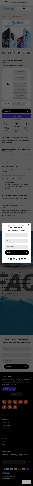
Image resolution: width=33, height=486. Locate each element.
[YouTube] (22, 258)
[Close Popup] (29, 225)
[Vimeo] (25, 258)
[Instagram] (16, 258)
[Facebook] (11, 258)
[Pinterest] (14, 258)
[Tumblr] (19, 258)
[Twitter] (8, 258)
